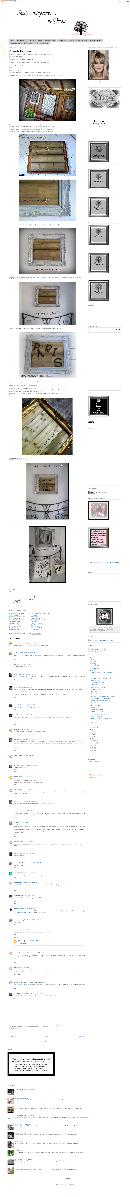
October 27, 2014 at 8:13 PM (29, 853)
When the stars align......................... (101, 680)
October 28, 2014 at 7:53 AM (27, 908)
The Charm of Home (14, 621)
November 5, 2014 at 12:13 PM (36, 982)
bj (14, 822)
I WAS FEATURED (62, 40)
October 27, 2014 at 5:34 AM (28, 664)
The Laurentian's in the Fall (98, 714)
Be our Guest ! (95, 703)
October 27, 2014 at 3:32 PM (29, 801)
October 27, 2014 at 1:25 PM (28, 714)
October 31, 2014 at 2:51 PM (33, 941)
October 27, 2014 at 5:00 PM (22, 822)
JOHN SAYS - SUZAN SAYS (35, 40)
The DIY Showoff (13, 628)
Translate (100, 651)
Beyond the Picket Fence (37, 628)
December (94, 666)
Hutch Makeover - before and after (23, 1159)
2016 (91, 659)
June (93, 731)
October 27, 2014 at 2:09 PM (25, 755)
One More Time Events (37, 624)
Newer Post (14, 1036)
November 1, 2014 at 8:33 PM (38, 953)
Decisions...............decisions (98, 687)
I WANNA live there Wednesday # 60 (24, 1168)
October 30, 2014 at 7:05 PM (28, 929)
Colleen (16, 776)
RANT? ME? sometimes (95, 40)
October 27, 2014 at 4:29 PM (28, 811)
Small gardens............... (21, 1150)
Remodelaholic (35, 629)
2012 (91, 748)
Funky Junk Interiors (36, 623)
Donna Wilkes (17, 801)
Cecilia (15, 687)
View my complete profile (94, 761)
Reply (15, 647)
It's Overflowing (35, 626)
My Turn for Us (35, 621)
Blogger (72, 1184)
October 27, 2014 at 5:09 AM (27, 653)
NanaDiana (16, 653)
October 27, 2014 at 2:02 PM (27, 739)
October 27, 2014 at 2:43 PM (25, 776)
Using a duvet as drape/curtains (99, 676)
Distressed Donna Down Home (17, 616)
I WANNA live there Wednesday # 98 (100, 712)
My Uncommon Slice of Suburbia (40, 613)
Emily (15, 967)
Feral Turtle (17, 872)
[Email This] (33, 634)
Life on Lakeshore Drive (15, 626)
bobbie (15, 755)
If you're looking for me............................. (102, 709)
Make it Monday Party (22, 912)
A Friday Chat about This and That (100, 685)
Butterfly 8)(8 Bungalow (20, 920)
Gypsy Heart (17, 714)
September (95, 725)
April (93, 736)
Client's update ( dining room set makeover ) (26, 1142)
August (94, 727)
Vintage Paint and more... (21, 982)
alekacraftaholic (18, 643)
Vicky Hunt (16, 739)
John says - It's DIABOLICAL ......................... (103, 696)
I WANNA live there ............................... (101, 689)
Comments (93, 777)
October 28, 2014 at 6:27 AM (27, 872)
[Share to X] (36, 634)
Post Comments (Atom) (51, 1041)
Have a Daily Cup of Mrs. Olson (17, 620)
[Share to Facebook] (38, 634)
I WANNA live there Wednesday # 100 (101, 678)
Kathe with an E (35, 616)
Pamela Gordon (18, 705)
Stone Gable (35, 615)
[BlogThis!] (35, 634)
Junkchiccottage (18, 674)
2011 (91, 750)
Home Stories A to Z (37, 618)
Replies (17, 937)
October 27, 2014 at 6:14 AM (30, 674)
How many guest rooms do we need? (100, 698)
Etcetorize (16, 908)
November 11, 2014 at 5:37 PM (35, 993)
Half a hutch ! (94, 722)
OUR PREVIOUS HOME (42, 43)
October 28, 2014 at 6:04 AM (34, 863)
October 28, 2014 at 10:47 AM (35, 920)
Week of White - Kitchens (21, 1098)
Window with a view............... (22, 1133)
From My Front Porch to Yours (39, 620)
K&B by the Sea (18, 882)
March (93, 738)
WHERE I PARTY (21, 40)
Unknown (16, 729)
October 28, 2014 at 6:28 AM (30, 882)
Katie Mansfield (18, 853)
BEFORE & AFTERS (50, 40)
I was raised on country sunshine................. (26, 1107)
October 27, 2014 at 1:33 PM (26, 729)
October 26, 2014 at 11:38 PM (30, 643)
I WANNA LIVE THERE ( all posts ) (78, 40)
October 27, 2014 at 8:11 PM (26, 841)
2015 (91, 661)
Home (12, 40)
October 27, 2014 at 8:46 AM (30, 705)
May (93, 734)
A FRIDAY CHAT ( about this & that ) (24, 1089)
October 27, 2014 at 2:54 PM (25, 789)
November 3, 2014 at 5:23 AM (25, 967)
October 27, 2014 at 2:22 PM (32, 765)
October (94, 670)
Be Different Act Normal (15, 624)
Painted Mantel (95, 707)
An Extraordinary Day (14, 618)
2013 (91, 745)
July (93, 729)
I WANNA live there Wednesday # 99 (100, 700)
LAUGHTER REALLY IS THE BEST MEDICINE (22, 43)
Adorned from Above (14, 629)
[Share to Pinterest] (40, 634)
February (94, 740)
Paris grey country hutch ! (98, 716)
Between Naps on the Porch (16, 613)
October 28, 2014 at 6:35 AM (27, 895)
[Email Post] (30, 633)
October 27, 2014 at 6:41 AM (25, 687)
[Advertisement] (95, 362)
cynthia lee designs (19, 765)
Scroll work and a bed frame (98, 694)
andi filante (17, 895)
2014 (91, 664)
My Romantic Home (14, 623)
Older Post (81, 1036)
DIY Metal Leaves (95, 705)
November (94, 668)
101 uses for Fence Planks (98, 682)
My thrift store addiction (20, 993)
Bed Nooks (94, 691)
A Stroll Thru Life (13, 615)
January (94, 743)
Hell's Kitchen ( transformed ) (22, 1124)
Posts (92, 774)
